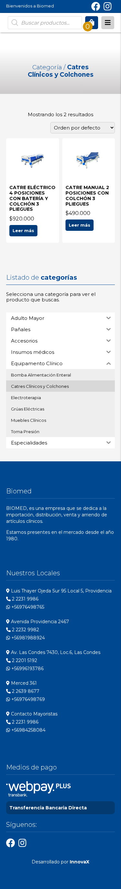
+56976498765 (27, 607)
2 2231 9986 (24, 599)
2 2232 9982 (25, 630)
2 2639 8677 (25, 691)
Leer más (23, 230)
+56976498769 (27, 699)
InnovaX (79, 862)
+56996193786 (27, 668)
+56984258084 (27, 730)
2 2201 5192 (24, 660)
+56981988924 (27, 638)
